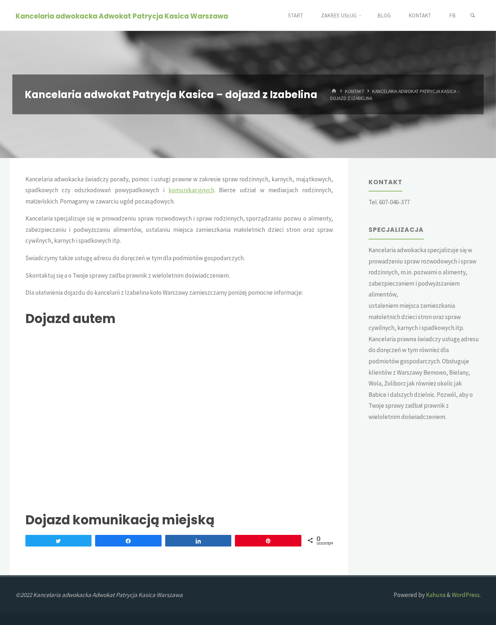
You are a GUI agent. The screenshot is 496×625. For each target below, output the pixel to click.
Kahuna (435, 595)
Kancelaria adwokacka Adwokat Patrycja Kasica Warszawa (122, 16)
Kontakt (354, 91)
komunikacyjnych (191, 190)
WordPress (466, 595)
